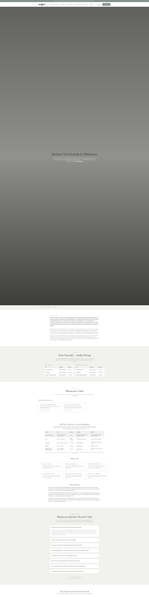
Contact (91, 4)
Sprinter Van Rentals (47, 306)
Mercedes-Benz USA (58, 492)
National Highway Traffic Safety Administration (65, 487)
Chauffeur (69, 4)
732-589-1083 (98, 4)
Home (40, 306)
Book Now (106, 4)
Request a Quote (77, 4)
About (87, 4)
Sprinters (63, 4)
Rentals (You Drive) (54, 4)
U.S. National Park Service (61, 498)
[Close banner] (147, 1)
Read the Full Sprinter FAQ (74, 577)
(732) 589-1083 (79, 161)
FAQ (83, 4)
